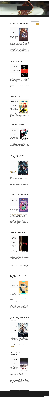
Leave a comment (15, 62)
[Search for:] (35, 24)
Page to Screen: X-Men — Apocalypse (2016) (17, 156)
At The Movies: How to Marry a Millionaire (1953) (19, 95)
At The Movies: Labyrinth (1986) (19, 23)
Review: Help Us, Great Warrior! (19, 194)
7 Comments (15, 320)
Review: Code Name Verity (17, 232)
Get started (29, 0)
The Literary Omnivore (24, 7)
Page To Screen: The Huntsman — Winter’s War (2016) (19, 318)
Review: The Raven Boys (17, 124)
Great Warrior (14, 206)
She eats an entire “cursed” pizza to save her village (16, 214)
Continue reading (12, 54)
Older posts (19, 390)
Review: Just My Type (16, 61)
